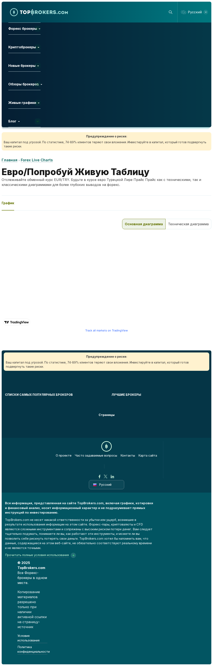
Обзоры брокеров (23, 84)
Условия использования (28, 638)
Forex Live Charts (37, 160)
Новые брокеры (22, 65)
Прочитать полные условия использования (37, 555)
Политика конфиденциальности (32, 649)
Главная (9, 160)
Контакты (127, 455)
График (8, 203)
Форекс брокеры (22, 28)
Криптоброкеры (22, 47)
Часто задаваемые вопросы (96, 455)
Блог (12, 121)
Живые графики (22, 103)
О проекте (64, 455)
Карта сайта (147, 455)
